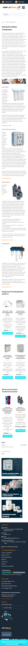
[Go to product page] (7, 304)
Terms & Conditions (6, 552)
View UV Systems (6, 287)
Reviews (3, 564)
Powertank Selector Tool (7, 581)
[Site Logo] (6, 628)
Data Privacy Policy (6, 557)
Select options (7, 436)
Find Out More (4, 598)
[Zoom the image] (16, 1)
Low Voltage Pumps (6, 588)
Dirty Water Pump (6, 583)
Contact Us (4, 561)
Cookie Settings (6, 634)
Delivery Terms (5, 555)
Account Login (6, 607)
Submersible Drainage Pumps (9, 586)
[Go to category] (2, 454)
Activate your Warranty (7, 566)
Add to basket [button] (8, 333)
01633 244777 (8, 2)
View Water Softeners (8, 240)
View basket (24, 445)
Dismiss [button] (21, 644)
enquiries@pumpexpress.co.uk (11, 538)
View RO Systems (6, 178)
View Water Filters (7, 125)
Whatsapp (21, 2)
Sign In (10, 598)
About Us (3, 559)
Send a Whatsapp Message (10, 546)
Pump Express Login (6, 604)
